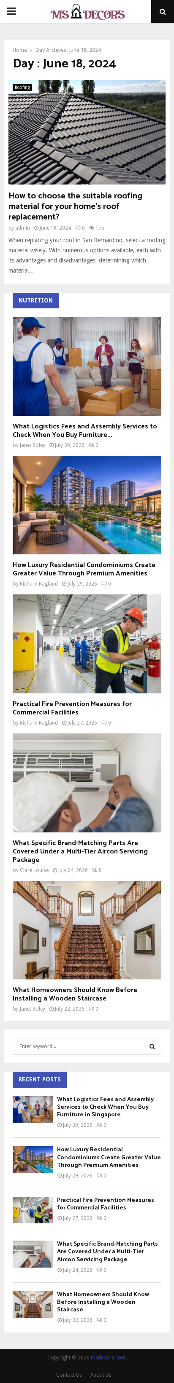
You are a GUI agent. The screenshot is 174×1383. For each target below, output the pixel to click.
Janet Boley (32, 445)
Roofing (22, 87)
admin (22, 228)
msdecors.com (108, 1358)
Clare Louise (34, 870)
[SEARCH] (152, 1046)
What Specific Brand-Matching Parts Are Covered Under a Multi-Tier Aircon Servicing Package (80, 851)
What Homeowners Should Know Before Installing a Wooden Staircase (75, 994)
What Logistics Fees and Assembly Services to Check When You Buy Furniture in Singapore (105, 1107)
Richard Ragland (39, 584)
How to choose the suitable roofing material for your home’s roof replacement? (75, 206)
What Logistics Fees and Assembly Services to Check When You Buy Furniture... (85, 431)
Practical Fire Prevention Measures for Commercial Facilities (72, 708)
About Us (100, 1375)
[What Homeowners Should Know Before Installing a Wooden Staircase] (87, 930)
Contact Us (69, 1375)
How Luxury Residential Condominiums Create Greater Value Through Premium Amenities (84, 569)
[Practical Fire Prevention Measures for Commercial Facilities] (87, 643)
